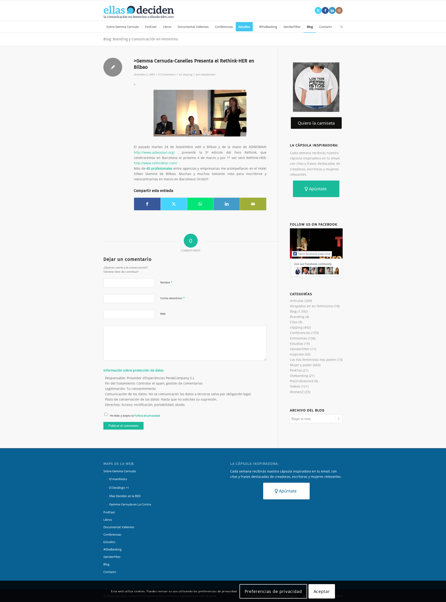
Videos (295, 386)
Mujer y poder (301, 365)
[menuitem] (122, 26)
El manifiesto (118, 479)
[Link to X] (318, 10)
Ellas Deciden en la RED (125, 496)
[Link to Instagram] (339, 10)
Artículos (297, 300)
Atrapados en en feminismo (311, 306)
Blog (293, 311)
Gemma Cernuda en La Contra (130, 504)
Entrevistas (298, 338)
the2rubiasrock (301, 381)
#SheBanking (112, 549)
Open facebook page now (314, 254)
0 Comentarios (167, 74)
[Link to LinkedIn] (332, 10)
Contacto (109, 572)
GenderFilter (299, 349)
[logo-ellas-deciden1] (138, 10)
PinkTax (296, 370)
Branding (297, 316)
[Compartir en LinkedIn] (226, 204)
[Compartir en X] (174, 204)
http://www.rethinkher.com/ (155, 163)
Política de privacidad (147, 415)
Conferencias (300, 332)
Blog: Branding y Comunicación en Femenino (140, 39)
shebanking (299, 375)
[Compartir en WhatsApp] (200, 204)
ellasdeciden (208, 74)
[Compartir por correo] (253, 204)
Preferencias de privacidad (273, 591)
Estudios (296, 343)
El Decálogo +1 (119, 487)
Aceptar (322, 591)
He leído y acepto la (135, 415)
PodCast (109, 512)
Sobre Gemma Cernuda (119, 471)
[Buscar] (340, 26)
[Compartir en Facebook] (147, 204)
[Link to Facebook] (325, 10)
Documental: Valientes (118, 527)
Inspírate (297, 354)
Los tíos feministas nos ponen (313, 359)
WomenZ (297, 392)
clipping (187, 74)
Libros (107, 520)
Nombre (166, 282)
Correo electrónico (172, 298)
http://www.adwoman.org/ (154, 152)
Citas (294, 322)
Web (163, 313)
